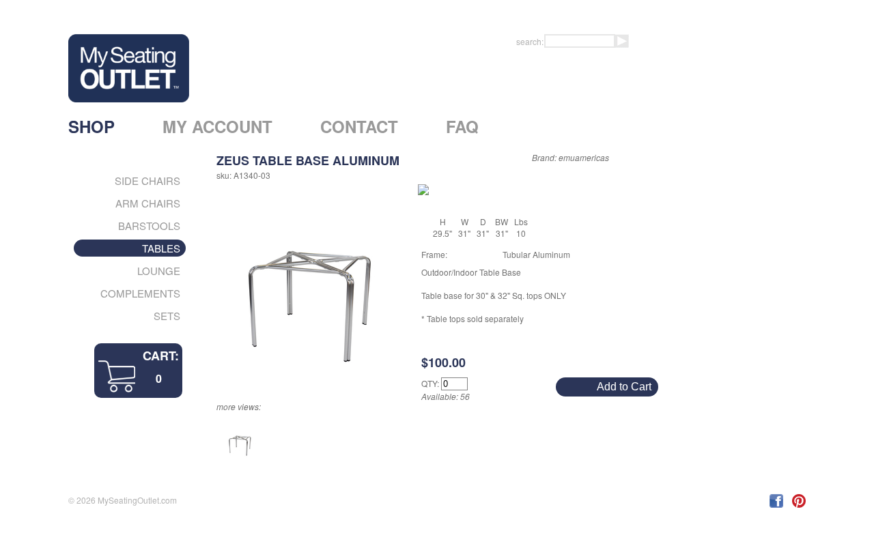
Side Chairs (147, 180)
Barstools (149, 225)
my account (217, 126)
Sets (167, 315)
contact (359, 126)
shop (91, 126)
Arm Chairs (147, 203)
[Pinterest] (799, 504)
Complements (140, 293)
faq (462, 126)
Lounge (158, 270)
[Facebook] (777, 504)
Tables (161, 248)
